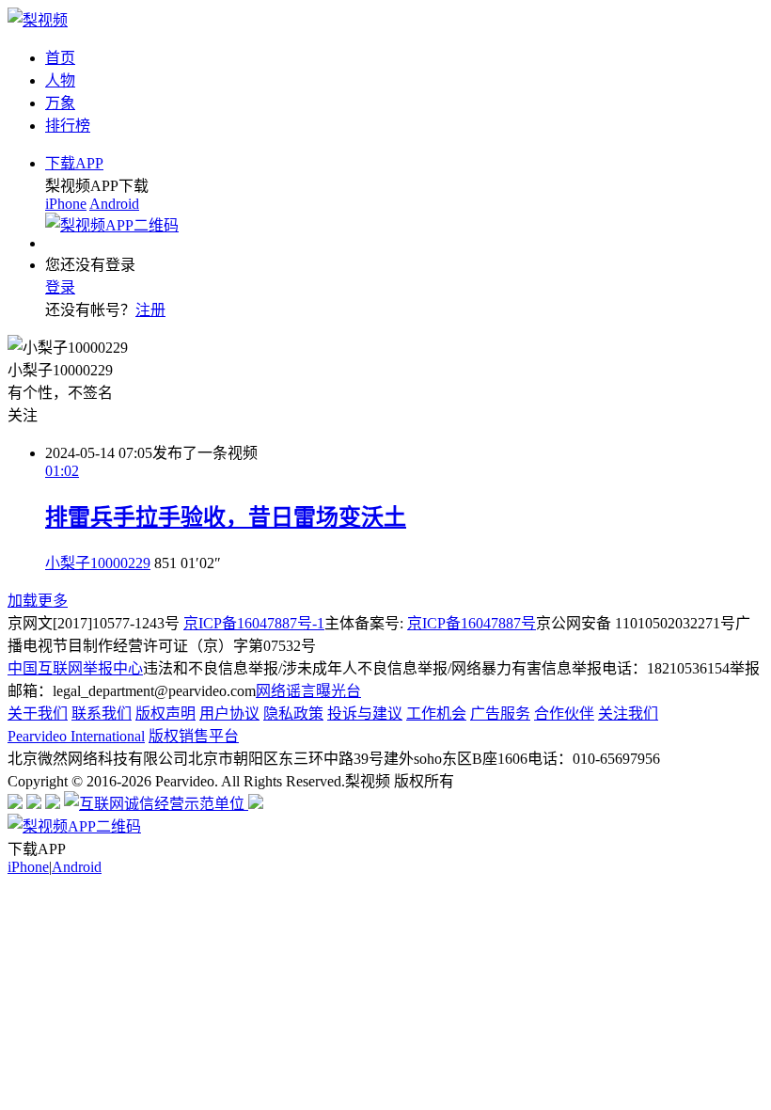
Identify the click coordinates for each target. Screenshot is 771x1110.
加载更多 (38, 601)
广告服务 (500, 714)
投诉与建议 (364, 714)
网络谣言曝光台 (308, 691)
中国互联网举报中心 (75, 668)
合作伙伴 (564, 714)
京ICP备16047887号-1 (253, 623)
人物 (60, 80)
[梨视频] (38, 20)
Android (114, 204)
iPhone (66, 204)
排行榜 (67, 126)
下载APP (74, 163)
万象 (60, 103)
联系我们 (101, 714)
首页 (60, 58)
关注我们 (628, 714)
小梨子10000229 (97, 563)
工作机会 (436, 714)
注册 (150, 310)
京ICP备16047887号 (471, 623)
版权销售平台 (194, 736)
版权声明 (165, 714)
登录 (60, 287)
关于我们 (38, 714)
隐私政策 (293, 714)
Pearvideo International (76, 736)
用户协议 (229, 714)
